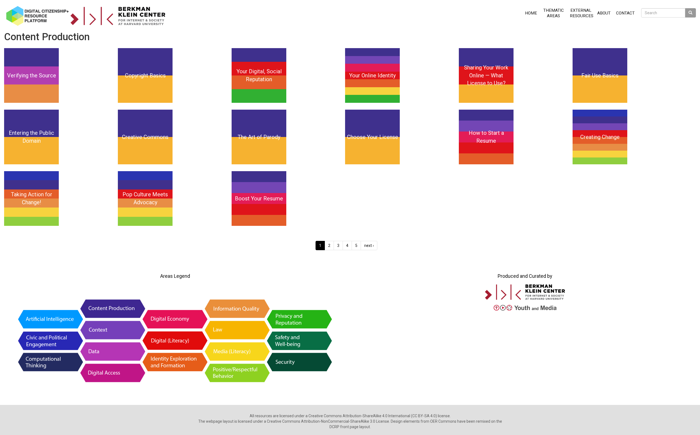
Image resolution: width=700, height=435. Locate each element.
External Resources (581, 13)
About (604, 13)
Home (531, 13)
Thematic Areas (553, 13)
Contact (625, 13)
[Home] (87, 16)
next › (369, 245)
